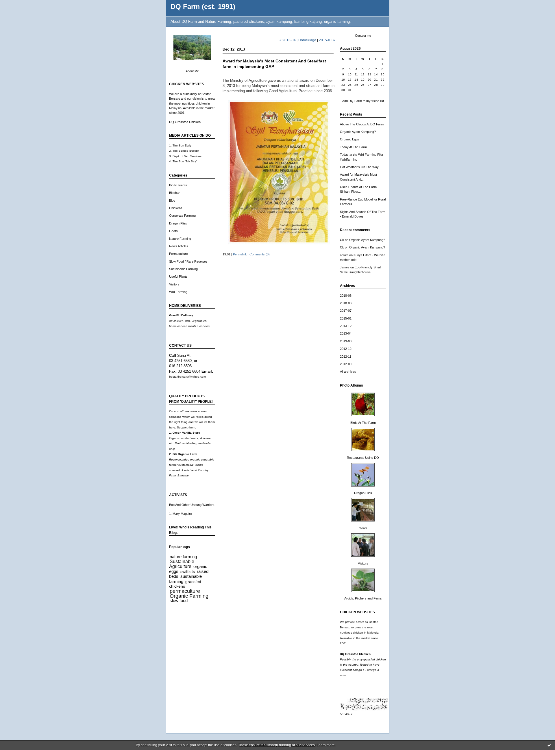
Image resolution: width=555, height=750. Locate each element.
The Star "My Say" (185, 161)
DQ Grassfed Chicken (185, 122)
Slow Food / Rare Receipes (188, 261)
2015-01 (346, 318)
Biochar (174, 192)
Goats (173, 231)
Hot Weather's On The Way (359, 167)
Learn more (326, 745)
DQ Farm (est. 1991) (203, 6)
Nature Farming (180, 238)
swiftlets (187, 571)
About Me (192, 71)
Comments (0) (259, 254)
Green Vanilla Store (186, 432)
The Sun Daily (182, 145)
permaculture (185, 591)
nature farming (183, 556)
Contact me (363, 35)
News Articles (178, 246)
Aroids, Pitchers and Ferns (363, 598)
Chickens (175, 208)
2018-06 (346, 295)
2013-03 (346, 341)
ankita (344, 255)
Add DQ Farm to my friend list (363, 101)
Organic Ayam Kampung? (358, 131)
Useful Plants (178, 276)
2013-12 (346, 326)
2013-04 (346, 333)
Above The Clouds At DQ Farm (362, 124)
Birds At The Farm (363, 422)
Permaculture (178, 253)
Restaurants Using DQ (363, 457)
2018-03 (346, 303)
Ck (342, 240)
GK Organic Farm (185, 454)
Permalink (240, 254)
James (344, 267)
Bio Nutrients (178, 185)
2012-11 (345, 356)
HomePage (307, 40)
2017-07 (346, 310)
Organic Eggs (349, 139)
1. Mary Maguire (180, 513)
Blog (172, 200)
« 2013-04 (288, 40)
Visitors (174, 284)
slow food (179, 600)
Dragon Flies (178, 223)
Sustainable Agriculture (181, 564)
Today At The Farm (353, 147)
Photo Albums (351, 385)
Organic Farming (189, 596)
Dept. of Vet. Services (187, 156)
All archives (348, 371)
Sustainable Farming (183, 269)
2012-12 (346, 348)
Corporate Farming (182, 215)
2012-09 (346, 364)
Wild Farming (178, 292)
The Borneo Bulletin (186, 150)
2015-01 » (327, 40)
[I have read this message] (549, 745)
